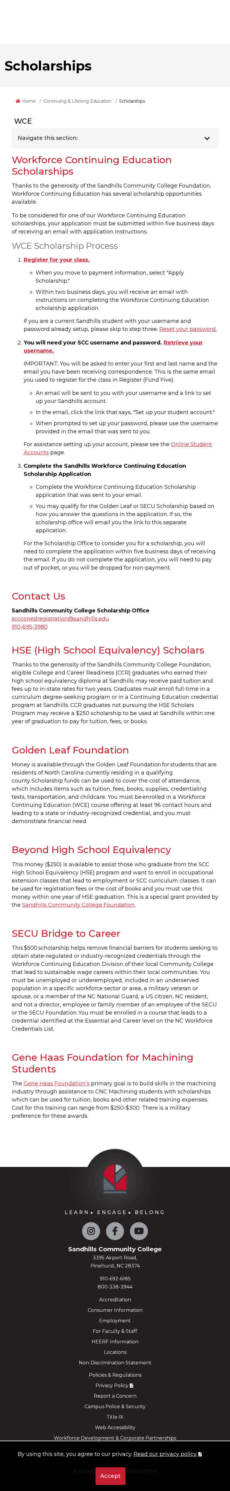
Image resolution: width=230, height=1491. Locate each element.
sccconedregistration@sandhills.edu (60, 618)
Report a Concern (115, 1396)
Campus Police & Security (115, 1406)
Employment (115, 1321)
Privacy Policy (112, 1385)
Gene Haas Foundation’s (57, 1083)
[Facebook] (115, 1232)
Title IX (115, 1417)
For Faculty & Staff (115, 1331)
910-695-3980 (30, 627)
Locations (115, 1352)
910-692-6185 (115, 1279)
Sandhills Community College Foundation (78, 905)
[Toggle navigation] (207, 138)
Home (29, 101)
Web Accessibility (115, 1427)
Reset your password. (188, 329)
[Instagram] (91, 1232)
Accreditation (115, 1300)
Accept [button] (110, 1476)
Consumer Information (115, 1310)
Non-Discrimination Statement (115, 1363)
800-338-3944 (115, 1287)
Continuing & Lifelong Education (77, 101)
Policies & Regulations (115, 1375)
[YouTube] (139, 1232)
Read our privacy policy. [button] (165, 1454)
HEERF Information (115, 1342)
